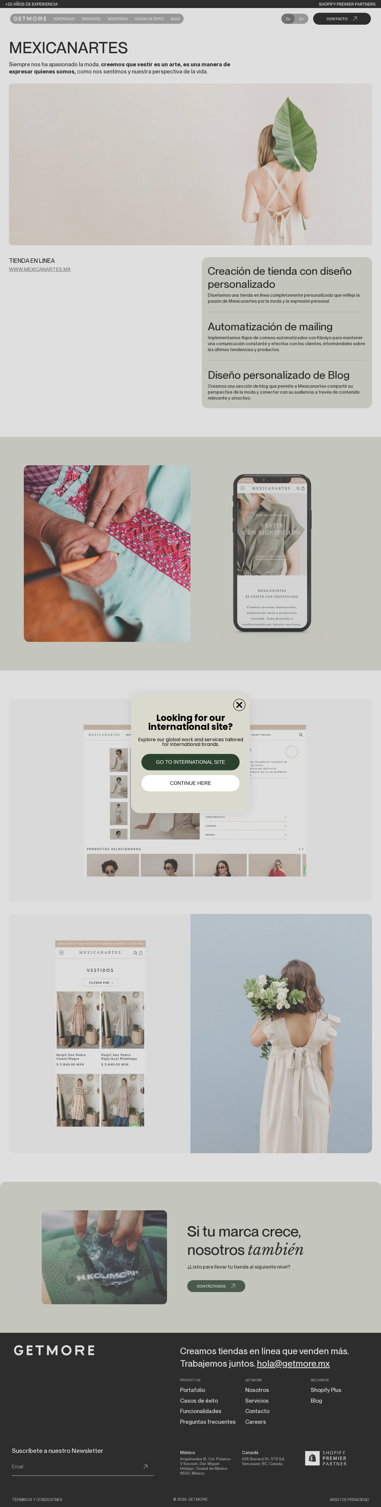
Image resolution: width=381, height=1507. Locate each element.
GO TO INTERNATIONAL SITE (190, 762)
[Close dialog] (239, 705)
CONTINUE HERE (190, 783)
